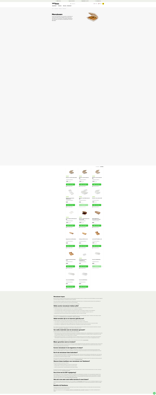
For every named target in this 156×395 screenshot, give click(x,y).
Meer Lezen (54, 20)
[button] (102, 167)
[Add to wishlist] (76, 184)
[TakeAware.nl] (55, 3)
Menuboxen (64, 8)
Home (53, 8)
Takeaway (60, 8)
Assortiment (56, 8)
